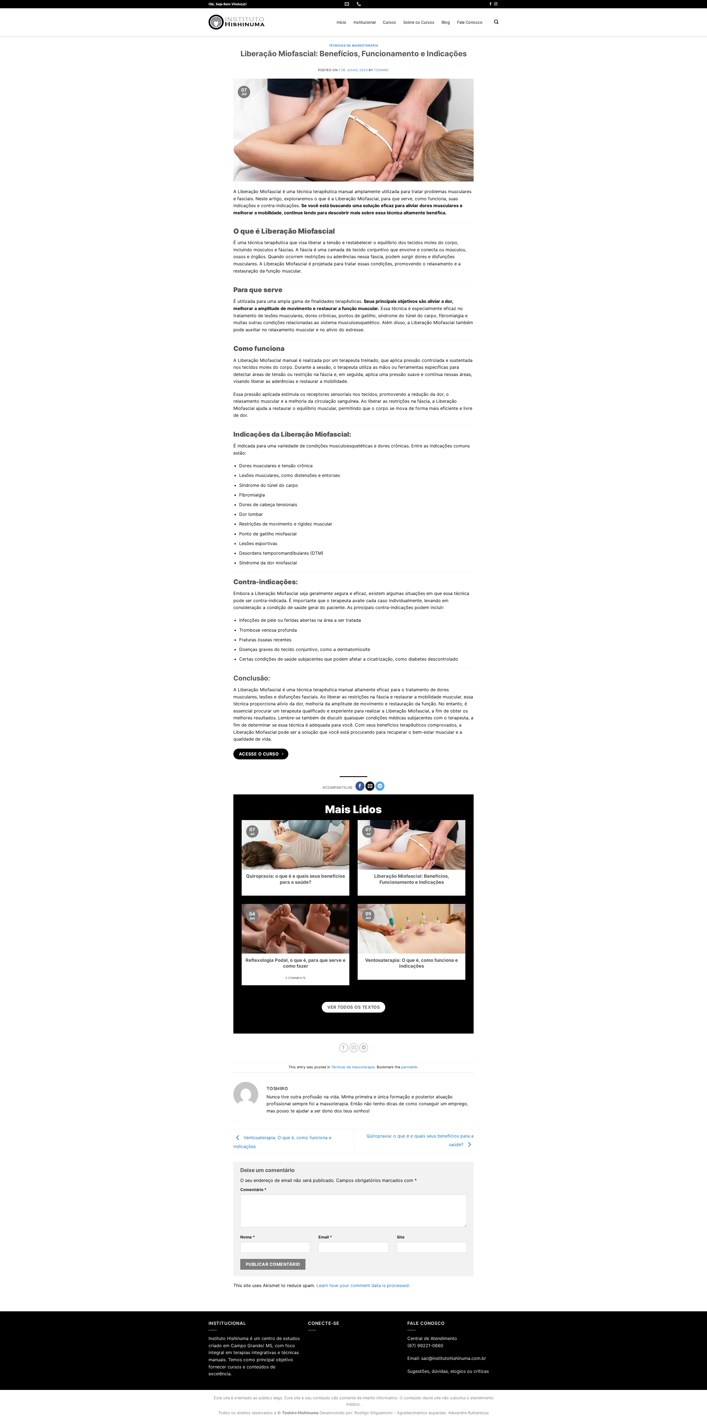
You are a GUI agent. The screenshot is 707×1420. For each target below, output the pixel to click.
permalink (409, 1067)
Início (341, 22)
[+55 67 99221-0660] (359, 4)
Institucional (365, 22)
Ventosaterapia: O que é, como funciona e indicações (411, 963)
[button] (496, 22)
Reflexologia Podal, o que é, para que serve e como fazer (295, 963)
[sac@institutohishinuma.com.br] (347, 4)
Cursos (389, 22)
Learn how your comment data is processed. (363, 1285)
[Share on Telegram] (379, 786)
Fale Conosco (469, 22)
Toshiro (381, 70)
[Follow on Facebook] (490, 4)
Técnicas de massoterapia (353, 45)
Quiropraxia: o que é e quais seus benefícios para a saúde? (295, 879)
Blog (446, 22)
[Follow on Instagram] (495, 4)
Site (401, 1237)
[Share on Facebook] (360, 786)
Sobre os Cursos (418, 22)
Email (325, 1237)
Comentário (253, 1189)
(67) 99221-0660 (425, 1345)
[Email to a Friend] (369, 786)
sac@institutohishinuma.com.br (453, 1358)
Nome (247, 1237)
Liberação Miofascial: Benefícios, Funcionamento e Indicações (411, 879)
